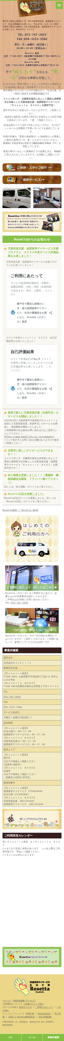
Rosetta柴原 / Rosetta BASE (20, 510)
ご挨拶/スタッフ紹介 (33, 1004)
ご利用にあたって (44, 1007)
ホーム (7, 1001)
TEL (11, 1037)
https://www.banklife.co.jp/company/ (29, 436)
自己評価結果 (45, 1017)
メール (31, 1037)
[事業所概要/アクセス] (24, 1001)
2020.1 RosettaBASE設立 (21, 1017)
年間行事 (29, 1013)
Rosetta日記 (44, 1013)
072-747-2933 (35, 34)
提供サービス (25, 1007)
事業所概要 (53, 1037)
